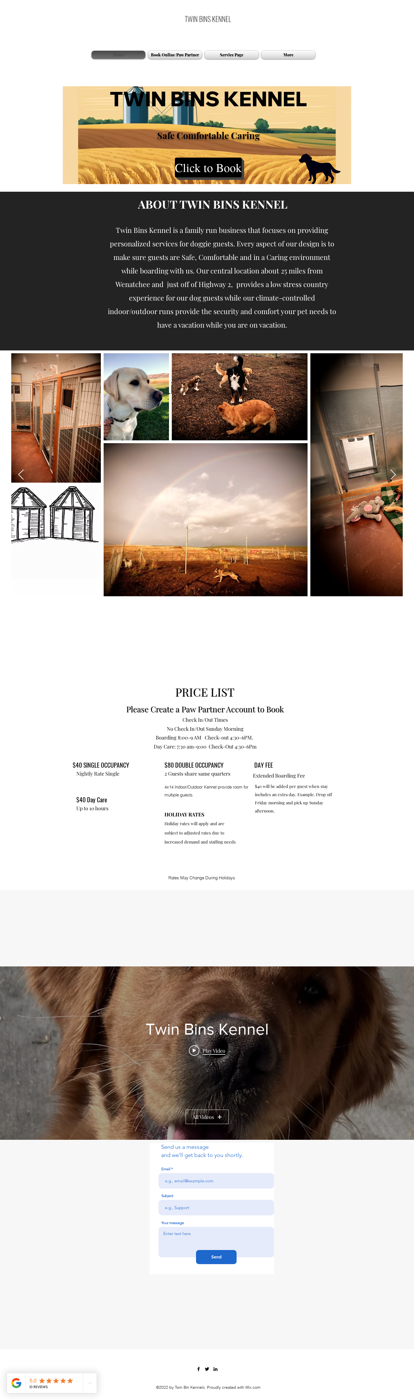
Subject (167, 1318)
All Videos (203, 1239)
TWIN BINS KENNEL (208, 19)
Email (165, 1291)
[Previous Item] (21, 474)
